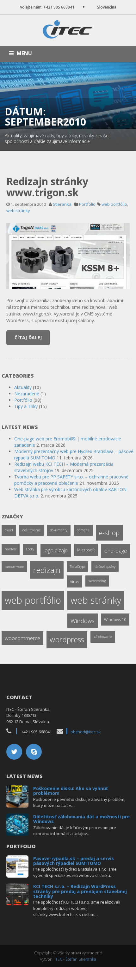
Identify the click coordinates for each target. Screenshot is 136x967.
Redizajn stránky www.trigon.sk (47, 186)
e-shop (109, 532)
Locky (30, 549)
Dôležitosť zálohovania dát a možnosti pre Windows (81, 819)
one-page (115, 551)
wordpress (67, 639)
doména (83, 530)
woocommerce (22, 638)
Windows (83, 621)
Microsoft (86, 550)
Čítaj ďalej (28, 337)
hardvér (10, 549)
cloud (9, 530)
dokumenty (58, 530)
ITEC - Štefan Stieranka (75, 959)
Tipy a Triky (26, 406)
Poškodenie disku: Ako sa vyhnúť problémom (70, 790)
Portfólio (87, 204)
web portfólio (114, 204)
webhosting (97, 581)
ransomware (14, 566)
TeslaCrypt (77, 566)
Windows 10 (115, 619)
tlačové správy (105, 566)
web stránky (18, 210)
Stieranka (62, 204)
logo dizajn (56, 550)
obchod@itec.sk (86, 732)
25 (17, 795)
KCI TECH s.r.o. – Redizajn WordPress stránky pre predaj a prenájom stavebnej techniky (80, 891)
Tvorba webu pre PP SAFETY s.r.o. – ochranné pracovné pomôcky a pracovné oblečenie (71, 480)
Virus (74, 581)
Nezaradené (26, 394)
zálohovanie (103, 636)
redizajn (46, 570)
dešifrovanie (31, 530)
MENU (24, 53)
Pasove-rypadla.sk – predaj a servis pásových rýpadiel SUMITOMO (73, 860)
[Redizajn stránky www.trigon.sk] (68, 256)
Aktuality (23, 387)
